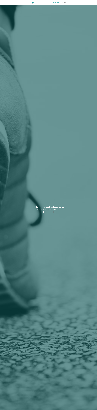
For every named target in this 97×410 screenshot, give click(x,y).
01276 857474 (64, 2)
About (51, 2)
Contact (58, 2)
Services (54, 2)
